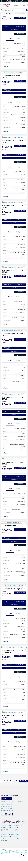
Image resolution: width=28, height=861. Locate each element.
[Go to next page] (13, 781)
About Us (23, 826)
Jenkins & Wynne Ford (3, 851)
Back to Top (23, 781)
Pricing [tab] (18, 38)
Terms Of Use (10, 851)
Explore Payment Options (7, 26)
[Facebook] (2, 814)
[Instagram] (6, 814)
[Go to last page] (16, 781)
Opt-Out (26, 851)
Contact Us (7, 798)
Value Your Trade (14, 29)
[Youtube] (9, 814)
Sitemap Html (18, 851)
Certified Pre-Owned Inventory (11, 834)
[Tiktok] (12, 814)
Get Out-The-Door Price (21, 18)
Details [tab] (10, 38)
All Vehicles (12, 822)
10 (10, 781)
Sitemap (14, 851)
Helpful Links (17, 822)
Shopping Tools (5, 822)
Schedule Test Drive (20, 26)
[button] (24, 73)
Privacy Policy (6, 851)
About (23, 821)
